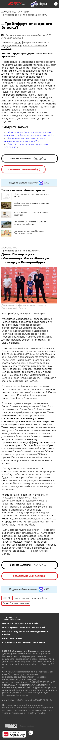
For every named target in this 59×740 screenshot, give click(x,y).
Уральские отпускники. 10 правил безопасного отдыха (29, 232)
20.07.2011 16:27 (8, 11)
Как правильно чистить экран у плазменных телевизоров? (24, 140)
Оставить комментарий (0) (23, 169)
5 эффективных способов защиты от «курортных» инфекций (30, 223)
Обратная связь (12, 638)
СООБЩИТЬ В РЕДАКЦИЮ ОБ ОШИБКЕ (23, 642)
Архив (18, 42)
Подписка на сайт (26, 623)
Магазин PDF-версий (32, 627)
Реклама (7, 623)
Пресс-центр (9, 627)
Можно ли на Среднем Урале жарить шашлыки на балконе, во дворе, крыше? (28, 134)
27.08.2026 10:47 (9, 247)
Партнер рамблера (27, 726)
